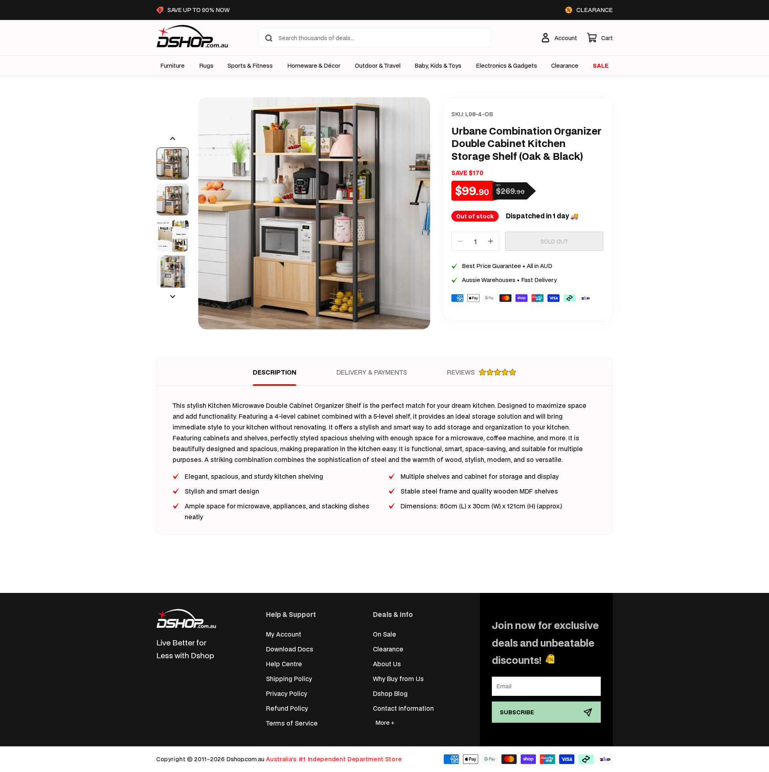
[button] (600, 37)
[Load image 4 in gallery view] (173, 272)
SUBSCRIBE (517, 712)
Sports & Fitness (250, 65)
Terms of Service (292, 723)
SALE (601, 65)
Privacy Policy (286, 693)
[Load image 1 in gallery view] (173, 163)
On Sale (384, 634)
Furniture (172, 65)
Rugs (206, 65)
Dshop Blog (390, 693)
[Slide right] (173, 296)
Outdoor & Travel (378, 65)
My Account (283, 634)
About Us (387, 663)
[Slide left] (173, 138)
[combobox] (375, 37)
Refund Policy (287, 708)
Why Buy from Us (398, 678)
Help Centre (284, 663)
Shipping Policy (289, 678)
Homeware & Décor (313, 65)
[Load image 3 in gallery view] (173, 236)
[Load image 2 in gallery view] (173, 199)
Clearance (388, 649)
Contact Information (403, 708)
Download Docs (289, 649)
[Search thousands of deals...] (268, 38)
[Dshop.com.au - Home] (186, 618)
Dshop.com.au (245, 759)
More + (385, 722)
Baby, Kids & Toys (438, 65)
